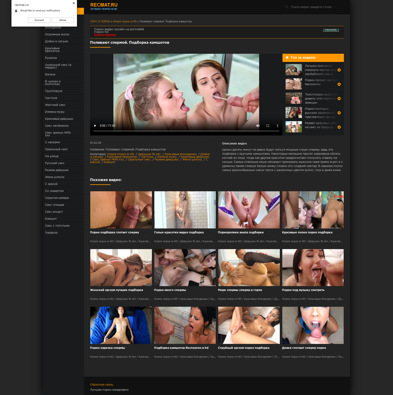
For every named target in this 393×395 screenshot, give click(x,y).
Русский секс (54, 163)
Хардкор (51, 233)
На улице (52, 156)
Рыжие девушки (57, 170)
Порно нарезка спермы (107, 348)
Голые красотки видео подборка (179, 232)
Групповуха (53, 91)
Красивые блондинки (180, 154)
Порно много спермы (170, 290)
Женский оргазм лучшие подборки (116, 290)
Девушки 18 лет (149, 154)
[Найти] (286, 7)
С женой (51, 184)
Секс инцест (54, 212)
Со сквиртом (54, 191)
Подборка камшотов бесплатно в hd (181, 348)
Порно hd (101, 32)
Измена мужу (54, 112)
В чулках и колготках (53, 82)
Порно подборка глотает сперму (114, 232)
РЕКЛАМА (331, 30)
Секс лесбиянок (57, 126)
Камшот (51, 219)
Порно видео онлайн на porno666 (119, 29)
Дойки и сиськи (56, 41)
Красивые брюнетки (52, 49)
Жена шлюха (54, 177)
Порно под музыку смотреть (303, 290)
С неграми (52, 142)
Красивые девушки (59, 119)
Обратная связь (101, 385)
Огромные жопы (57, 34)
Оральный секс (56, 149)
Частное (51, 98)
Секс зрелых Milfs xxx (58, 134)
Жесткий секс (55, 105)
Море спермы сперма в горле (240, 290)
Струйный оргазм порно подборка (243, 348)
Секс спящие (54, 205)
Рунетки (51, 58)
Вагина (50, 74)
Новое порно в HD (120, 154)
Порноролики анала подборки (241, 232)
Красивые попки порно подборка (307, 232)
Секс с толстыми (57, 226)
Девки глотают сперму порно (304, 348)
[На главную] (115, 7)
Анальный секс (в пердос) (58, 66)
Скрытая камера (57, 198)
